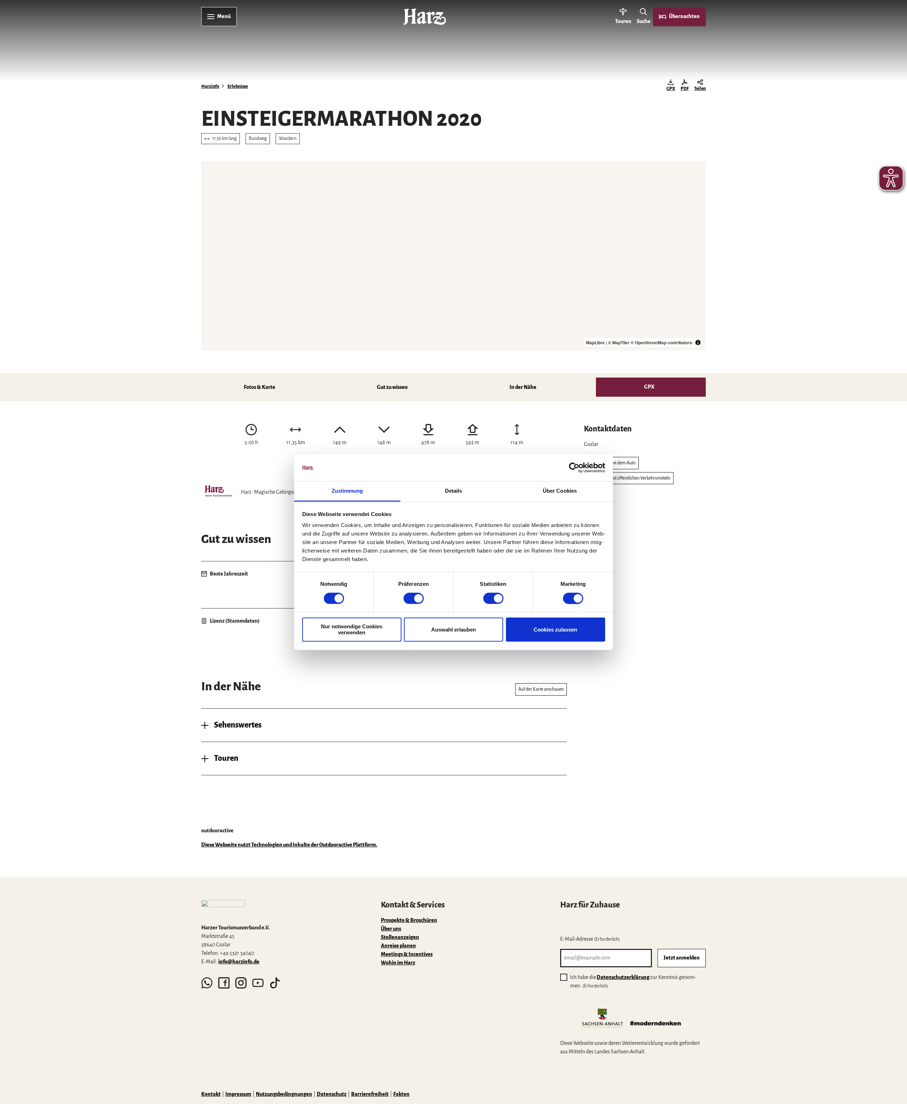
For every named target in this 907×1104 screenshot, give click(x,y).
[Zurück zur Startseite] (424, 16)
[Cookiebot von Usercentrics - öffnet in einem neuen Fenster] (574, 467)
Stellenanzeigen (400, 937)
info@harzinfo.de (238, 961)
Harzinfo (210, 86)
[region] (453, 255)
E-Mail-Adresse (590, 939)
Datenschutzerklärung (623, 977)
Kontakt (211, 1094)
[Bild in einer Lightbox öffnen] (223, 909)
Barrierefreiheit (370, 1094)
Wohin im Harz (398, 963)
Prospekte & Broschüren (409, 920)
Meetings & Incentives (407, 954)
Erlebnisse (237, 86)
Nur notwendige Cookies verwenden (351, 630)
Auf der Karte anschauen (541, 689)
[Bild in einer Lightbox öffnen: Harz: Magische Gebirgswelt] (218, 492)
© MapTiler (619, 342)
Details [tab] (453, 491)
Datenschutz (332, 1094)
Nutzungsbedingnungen (284, 1094)
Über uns (391, 929)
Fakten (401, 1094)
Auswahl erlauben (453, 630)
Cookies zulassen (555, 630)
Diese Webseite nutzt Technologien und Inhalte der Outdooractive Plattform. (289, 845)
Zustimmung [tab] (347, 491)
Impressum (238, 1094)
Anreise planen (398, 946)
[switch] (414, 598)
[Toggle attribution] (698, 342)
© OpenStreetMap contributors (661, 342)
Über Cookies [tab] (560, 491)
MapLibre (595, 342)
